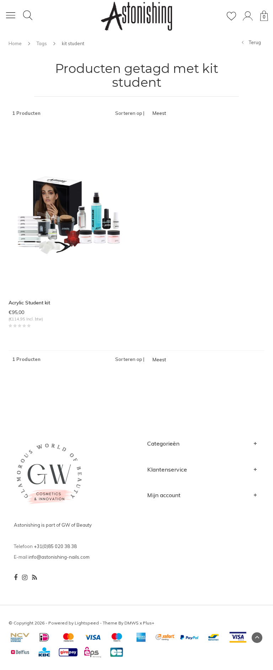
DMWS (131, 623)
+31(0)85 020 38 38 (55, 546)
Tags (42, 43)
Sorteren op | (129, 113)
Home (15, 43)
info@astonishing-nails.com (59, 557)
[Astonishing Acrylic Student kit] (70, 213)
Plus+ (148, 623)
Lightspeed (87, 623)
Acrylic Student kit (29, 302)
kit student (73, 43)
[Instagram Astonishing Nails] (24, 577)
